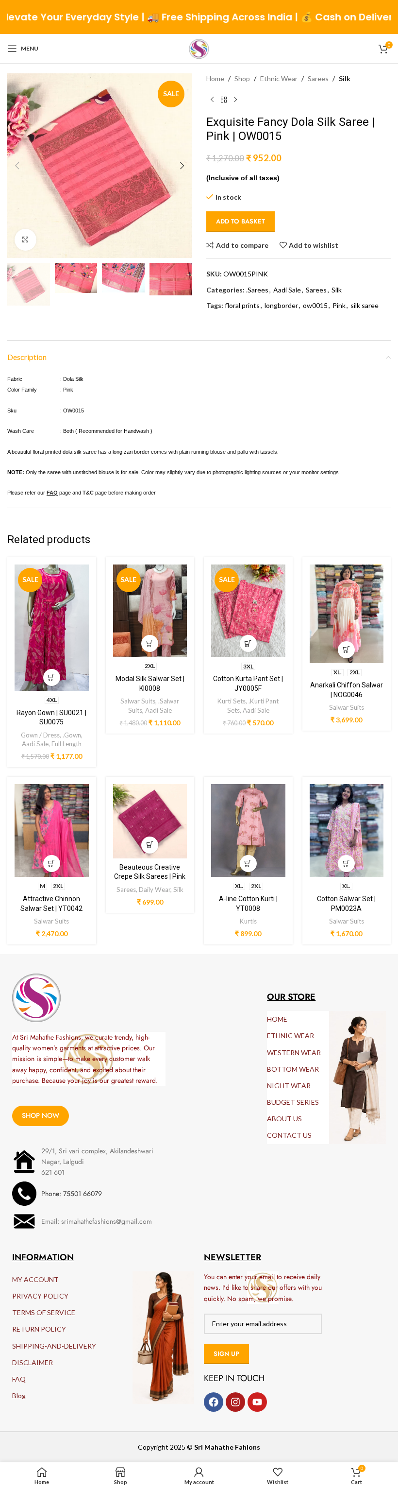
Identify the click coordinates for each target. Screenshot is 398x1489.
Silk (344, 78)
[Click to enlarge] (25, 240)
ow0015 (315, 305)
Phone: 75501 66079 (71, 1193)
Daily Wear (154, 889)
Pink (339, 305)
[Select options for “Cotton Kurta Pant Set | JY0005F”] (248, 643)
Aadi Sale (287, 290)
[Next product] (235, 99)
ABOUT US (284, 1118)
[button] (17, 165)
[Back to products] (224, 99)
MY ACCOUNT (35, 1279)
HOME (277, 1019)
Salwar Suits (137, 701)
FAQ (19, 1379)
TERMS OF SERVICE (43, 1312)
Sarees (318, 78)
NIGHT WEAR (289, 1085)
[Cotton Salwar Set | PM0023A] (347, 830)
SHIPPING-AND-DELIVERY (54, 1346)
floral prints (242, 305)
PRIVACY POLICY (40, 1296)
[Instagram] (235, 1402)
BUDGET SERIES (293, 1102)
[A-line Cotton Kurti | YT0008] (248, 830)
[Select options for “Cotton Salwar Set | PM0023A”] (346, 863)
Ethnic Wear (279, 78)
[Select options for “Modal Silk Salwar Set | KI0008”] (149, 643)
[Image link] (36, 997)
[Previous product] (212, 99)
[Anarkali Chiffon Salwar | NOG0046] (347, 614)
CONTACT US (289, 1135)
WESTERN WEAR (294, 1052)
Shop (242, 78)
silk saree (364, 305)
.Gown (72, 735)
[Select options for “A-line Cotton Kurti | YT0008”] (248, 863)
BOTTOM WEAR (293, 1069)
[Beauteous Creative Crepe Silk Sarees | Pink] (150, 821)
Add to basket (240, 221)
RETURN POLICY (39, 1329)
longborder (281, 305)
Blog (19, 1395)
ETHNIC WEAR (290, 1035)
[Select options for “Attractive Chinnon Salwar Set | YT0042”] (51, 863)
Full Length (66, 744)
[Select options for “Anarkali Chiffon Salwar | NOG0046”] (346, 649)
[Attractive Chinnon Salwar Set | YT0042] (52, 830)
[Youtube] (257, 1402)
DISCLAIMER (32, 1362)
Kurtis (248, 921)
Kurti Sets (231, 701)
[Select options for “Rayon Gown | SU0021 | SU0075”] (51, 677)
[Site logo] (199, 48)
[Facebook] (213, 1402)
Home (215, 78)
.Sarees (257, 290)
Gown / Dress (40, 735)
